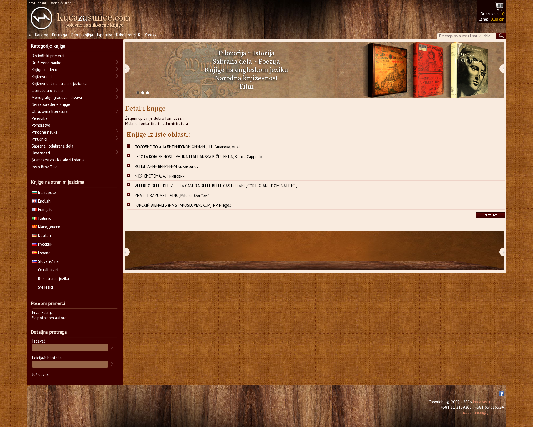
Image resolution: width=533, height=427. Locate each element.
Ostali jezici (48, 270)
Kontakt (151, 35)
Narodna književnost (246, 78)
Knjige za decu (44, 69)
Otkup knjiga (82, 35)
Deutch (44, 235)
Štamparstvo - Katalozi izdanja (58, 160)
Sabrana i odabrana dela (52, 146)
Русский (45, 244)
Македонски (49, 226)
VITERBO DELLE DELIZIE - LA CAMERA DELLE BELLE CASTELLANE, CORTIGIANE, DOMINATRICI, (216, 185)
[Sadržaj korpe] (499, 5)
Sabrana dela (232, 62)
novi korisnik (38, 3)
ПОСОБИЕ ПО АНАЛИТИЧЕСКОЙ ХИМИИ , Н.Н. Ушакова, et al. (188, 146)
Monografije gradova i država (57, 97)
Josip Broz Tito (44, 166)
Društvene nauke (46, 62)
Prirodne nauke (45, 132)
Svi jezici (45, 287)
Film (246, 87)
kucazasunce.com (488, 401)
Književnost (42, 76)
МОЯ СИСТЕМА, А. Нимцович (160, 176)
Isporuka (104, 35)
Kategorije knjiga (48, 46)
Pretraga (59, 35)
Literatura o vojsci (47, 90)
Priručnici (39, 139)
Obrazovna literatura (50, 111)
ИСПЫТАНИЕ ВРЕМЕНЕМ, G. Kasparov (166, 166)
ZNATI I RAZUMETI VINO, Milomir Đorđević (172, 195)
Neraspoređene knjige (51, 104)
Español (45, 252)
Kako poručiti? (128, 35)
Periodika (39, 118)
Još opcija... (42, 374)
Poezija (269, 62)
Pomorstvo (41, 125)
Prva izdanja (42, 312)
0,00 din (497, 19)
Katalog (41, 35)
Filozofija (232, 53)
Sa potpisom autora (49, 317)
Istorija (264, 53)
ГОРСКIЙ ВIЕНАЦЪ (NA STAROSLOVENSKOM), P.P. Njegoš (183, 205)
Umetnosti (41, 153)
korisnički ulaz (60, 3)
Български (47, 192)
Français (45, 209)
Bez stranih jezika (53, 278)
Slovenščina (48, 261)
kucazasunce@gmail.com (482, 412)
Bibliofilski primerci (48, 55)
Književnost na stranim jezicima (59, 83)
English (44, 201)
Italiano (44, 218)
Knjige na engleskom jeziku (246, 70)
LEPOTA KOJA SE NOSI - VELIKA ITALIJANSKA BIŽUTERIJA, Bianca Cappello (198, 156)
